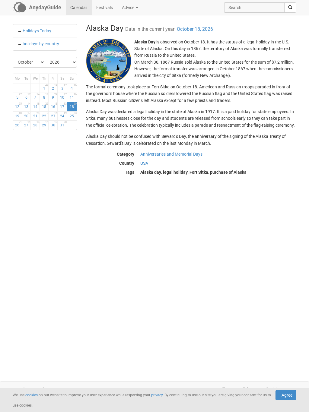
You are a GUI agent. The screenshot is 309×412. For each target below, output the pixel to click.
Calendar (78, 7)
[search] (290, 7)
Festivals (104, 7)
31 (63, 124)
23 (54, 115)
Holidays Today (37, 30)
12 (18, 105)
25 (73, 115)
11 (73, 96)
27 (27, 124)
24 (63, 115)
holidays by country (41, 43)
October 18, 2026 (195, 29)
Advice (128, 7)
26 (18, 124)
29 (45, 124)
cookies (31, 395)
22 (45, 115)
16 (54, 105)
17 (63, 105)
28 (36, 124)
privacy (157, 395)
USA (144, 163)
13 (27, 105)
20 (27, 115)
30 (54, 124)
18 (73, 105)
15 (45, 105)
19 (18, 115)
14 (36, 105)
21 (36, 115)
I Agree (285, 395)
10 (63, 96)
